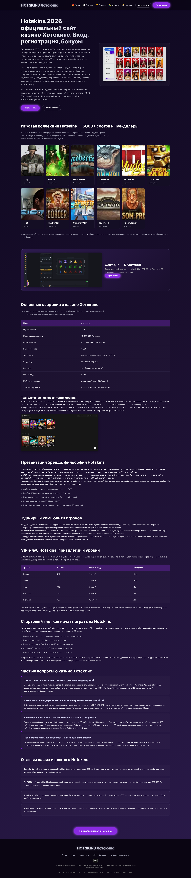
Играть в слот (112, 276)
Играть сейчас (30, 108)
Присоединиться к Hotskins (95, 831)
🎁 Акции (76, 5)
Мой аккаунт (143, 5)
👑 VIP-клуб (114, 5)
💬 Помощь (88, 5)
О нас (64, 855)
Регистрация (161, 5)
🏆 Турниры (101, 5)
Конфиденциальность (119, 855)
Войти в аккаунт (51, 107)
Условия (102, 855)
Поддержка (84, 855)
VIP (94, 855)
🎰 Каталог (127, 5)
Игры (73, 855)
